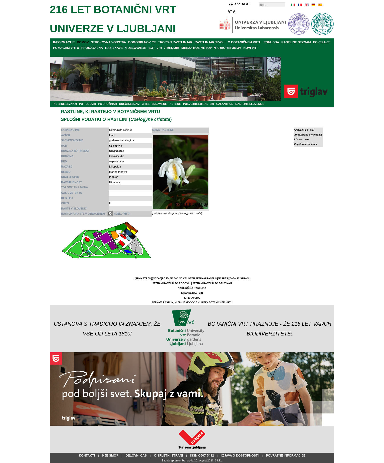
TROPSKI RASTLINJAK (175, 42)
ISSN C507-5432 (202, 455)
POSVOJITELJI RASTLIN (198, 104)
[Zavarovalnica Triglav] (192, 424)
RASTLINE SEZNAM (296, 42)
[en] (306, 4)
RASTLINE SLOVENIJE (249, 104)
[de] (313, 4)
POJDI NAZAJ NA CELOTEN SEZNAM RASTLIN (189, 278)
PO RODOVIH (87, 104)
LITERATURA (192, 297)
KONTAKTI (87, 455)
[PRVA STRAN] (143, 278)
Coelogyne (115, 145)
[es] (320, 4)
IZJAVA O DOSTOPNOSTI (240, 455)
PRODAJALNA (92, 48)
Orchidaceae (116, 151)
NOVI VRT (250, 48)
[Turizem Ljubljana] (192, 450)
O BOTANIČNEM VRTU (244, 42)
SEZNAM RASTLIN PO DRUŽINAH (212, 283)
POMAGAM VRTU (66, 48)
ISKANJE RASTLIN (192, 292)
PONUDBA (271, 42)
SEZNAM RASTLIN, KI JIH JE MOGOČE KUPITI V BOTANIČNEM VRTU (192, 302)
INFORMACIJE (64, 42)
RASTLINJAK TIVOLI (210, 42)
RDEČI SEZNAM (129, 104)
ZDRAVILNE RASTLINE (166, 104)
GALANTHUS (224, 104)
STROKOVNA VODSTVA (108, 42)
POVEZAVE (321, 42)
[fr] (300, 4)
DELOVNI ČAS (136, 455)
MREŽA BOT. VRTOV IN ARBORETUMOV (211, 48)
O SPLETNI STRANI (168, 455)
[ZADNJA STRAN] (239, 278)
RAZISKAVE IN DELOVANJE (125, 48)
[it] (293, 4)
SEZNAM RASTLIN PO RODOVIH (171, 283)
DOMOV (83, 42)
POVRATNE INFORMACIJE (285, 455)
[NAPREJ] (223, 278)
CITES (146, 104)
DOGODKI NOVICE (142, 42)
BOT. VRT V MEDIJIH (163, 48)
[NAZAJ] (157, 278)
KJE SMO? (110, 455)
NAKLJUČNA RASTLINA (192, 288)
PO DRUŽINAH (107, 104)
